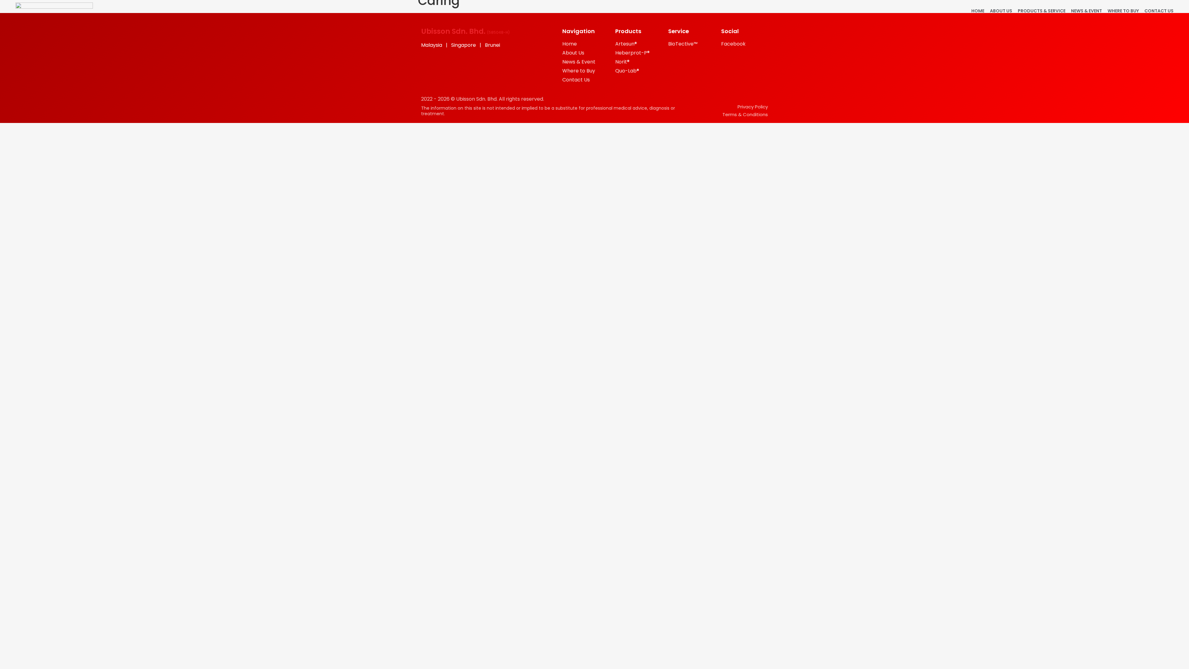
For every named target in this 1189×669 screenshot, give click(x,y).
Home (977, 11)
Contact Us (1159, 11)
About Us (1001, 11)
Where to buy (1123, 11)
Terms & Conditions (745, 114)
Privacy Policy (753, 106)
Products (628, 31)
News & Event (1086, 11)
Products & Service (1041, 11)
